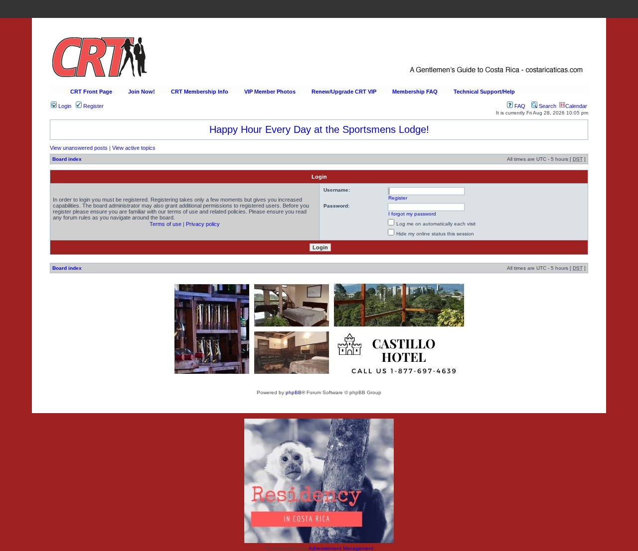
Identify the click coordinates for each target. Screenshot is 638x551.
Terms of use (165, 224)
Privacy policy (203, 224)
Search (546, 106)
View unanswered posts (79, 148)
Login (64, 106)
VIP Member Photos (270, 92)
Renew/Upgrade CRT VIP (344, 92)
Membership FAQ (415, 92)
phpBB (294, 392)
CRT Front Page (91, 92)
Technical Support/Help (484, 92)
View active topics (134, 148)
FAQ (519, 106)
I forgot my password (412, 214)
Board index (67, 159)
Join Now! (141, 92)
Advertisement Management (341, 548)
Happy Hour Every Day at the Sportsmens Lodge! (319, 129)
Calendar (576, 106)
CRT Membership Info (199, 92)
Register (93, 106)
